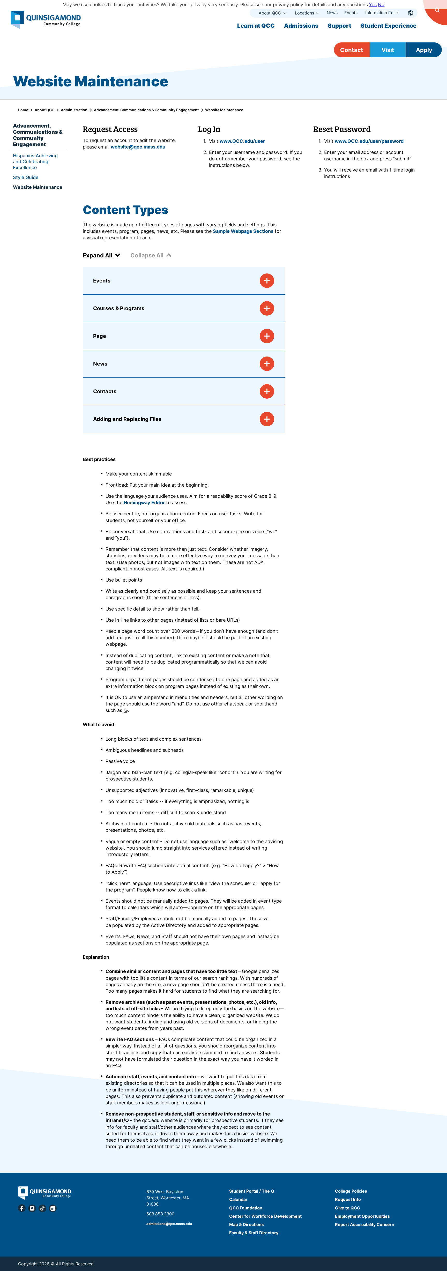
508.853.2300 (160, 1213)
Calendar (238, 1199)
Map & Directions (246, 1224)
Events (350, 12)
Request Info (348, 1199)
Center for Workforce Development (265, 1216)
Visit (388, 50)
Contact (351, 50)
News (332, 12)
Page (99, 336)
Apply (424, 50)
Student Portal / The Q (251, 1191)
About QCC (270, 13)
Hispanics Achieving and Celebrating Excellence (35, 161)
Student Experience (388, 25)
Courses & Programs (118, 308)
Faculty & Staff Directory (253, 1232)
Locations (304, 13)
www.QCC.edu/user (243, 141)
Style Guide (26, 177)
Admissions (301, 25)
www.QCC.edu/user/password (369, 141)
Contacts (104, 391)
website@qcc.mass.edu (138, 147)
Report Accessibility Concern (364, 1224)
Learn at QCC (256, 25)
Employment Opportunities (362, 1216)
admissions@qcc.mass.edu (169, 1224)
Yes (373, 4)
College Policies (351, 1191)
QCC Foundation (245, 1207)
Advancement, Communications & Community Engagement (146, 110)
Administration (74, 110)
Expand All (97, 255)
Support (339, 25)
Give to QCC (347, 1207)
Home (23, 110)
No (381, 4)
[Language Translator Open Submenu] (411, 13)
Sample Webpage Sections (243, 231)
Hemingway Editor (144, 502)
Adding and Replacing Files (127, 419)
